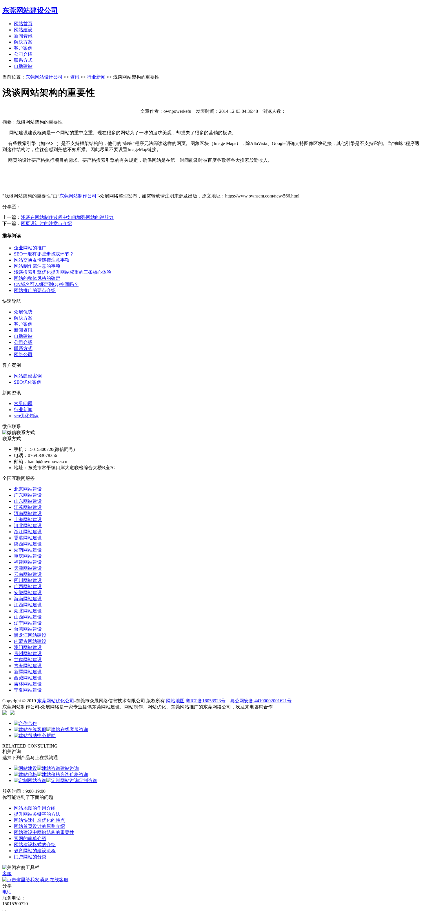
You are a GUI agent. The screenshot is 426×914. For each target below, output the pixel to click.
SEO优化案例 (27, 382)
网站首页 (23, 23)
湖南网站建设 (28, 549)
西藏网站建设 (28, 677)
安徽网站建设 (28, 592)
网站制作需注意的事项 (37, 266)
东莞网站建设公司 (30, 10)
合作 (32, 723)
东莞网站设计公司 (44, 77)
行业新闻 (96, 77)
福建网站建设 (28, 562)
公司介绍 (23, 54)
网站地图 (175, 700)
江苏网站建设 (28, 507)
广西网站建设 (28, 586)
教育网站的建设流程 (35, 850)
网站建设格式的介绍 (35, 844)
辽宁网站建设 (28, 623)
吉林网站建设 (28, 683)
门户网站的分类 (30, 856)
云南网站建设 (28, 574)
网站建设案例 (28, 375)
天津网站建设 (28, 568)
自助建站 (23, 66)
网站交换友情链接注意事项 (42, 259)
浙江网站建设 (28, 531)
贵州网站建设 (28, 653)
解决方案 (23, 41)
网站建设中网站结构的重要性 (44, 832)
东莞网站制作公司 (78, 195)
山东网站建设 (28, 501)
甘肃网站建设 (28, 659)
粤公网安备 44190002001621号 (261, 700)
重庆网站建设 (28, 556)
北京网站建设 (28, 489)
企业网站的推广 (30, 247)
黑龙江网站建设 (30, 635)
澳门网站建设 (28, 647)
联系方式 (23, 60)
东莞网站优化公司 (55, 700)
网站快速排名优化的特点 (39, 820)
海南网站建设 (28, 598)
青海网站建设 (28, 665)
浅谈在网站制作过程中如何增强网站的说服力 (67, 217)
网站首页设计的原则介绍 (39, 826)
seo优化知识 (26, 415)
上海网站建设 (28, 519)
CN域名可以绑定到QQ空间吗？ (46, 284)
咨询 (83, 729)
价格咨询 (79, 774)
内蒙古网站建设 (30, 641)
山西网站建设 (28, 616)
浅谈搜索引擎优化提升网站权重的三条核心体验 (62, 272)
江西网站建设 (28, 604)
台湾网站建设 (28, 629)
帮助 (51, 735)
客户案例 (23, 48)
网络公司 (23, 354)
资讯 (74, 77)
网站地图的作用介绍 (35, 808)
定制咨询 (88, 780)
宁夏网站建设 (28, 690)
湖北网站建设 (28, 610)
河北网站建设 (28, 525)
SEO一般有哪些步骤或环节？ (44, 253)
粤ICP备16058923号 (205, 700)
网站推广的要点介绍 (35, 290)
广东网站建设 (28, 495)
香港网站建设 (28, 537)
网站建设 (23, 29)
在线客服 (58, 879)
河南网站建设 (28, 513)
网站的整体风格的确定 (37, 278)
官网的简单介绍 (30, 838)
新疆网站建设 (28, 671)
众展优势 (23, 311)
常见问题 (23, 403)
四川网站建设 (28, 580)
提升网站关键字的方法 (37, 814)
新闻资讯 (23, 35)
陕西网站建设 (28, 543)
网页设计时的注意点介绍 (46, 223)
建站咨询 (69, 768)
